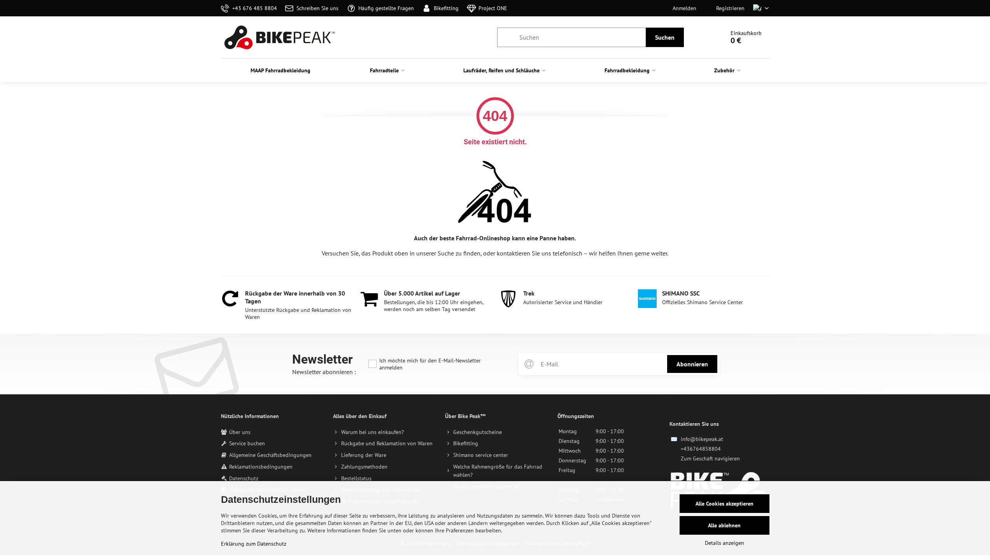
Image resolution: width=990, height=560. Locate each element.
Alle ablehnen (724, 525)
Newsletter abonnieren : (324, 372)
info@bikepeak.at (702, 439)
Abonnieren (692, 364)
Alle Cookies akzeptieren (724, 503)
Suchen (665, 37)
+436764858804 (701, 448)
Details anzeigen (724, 542)
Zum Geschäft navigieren (710, 458)
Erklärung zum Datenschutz (253, 543)
